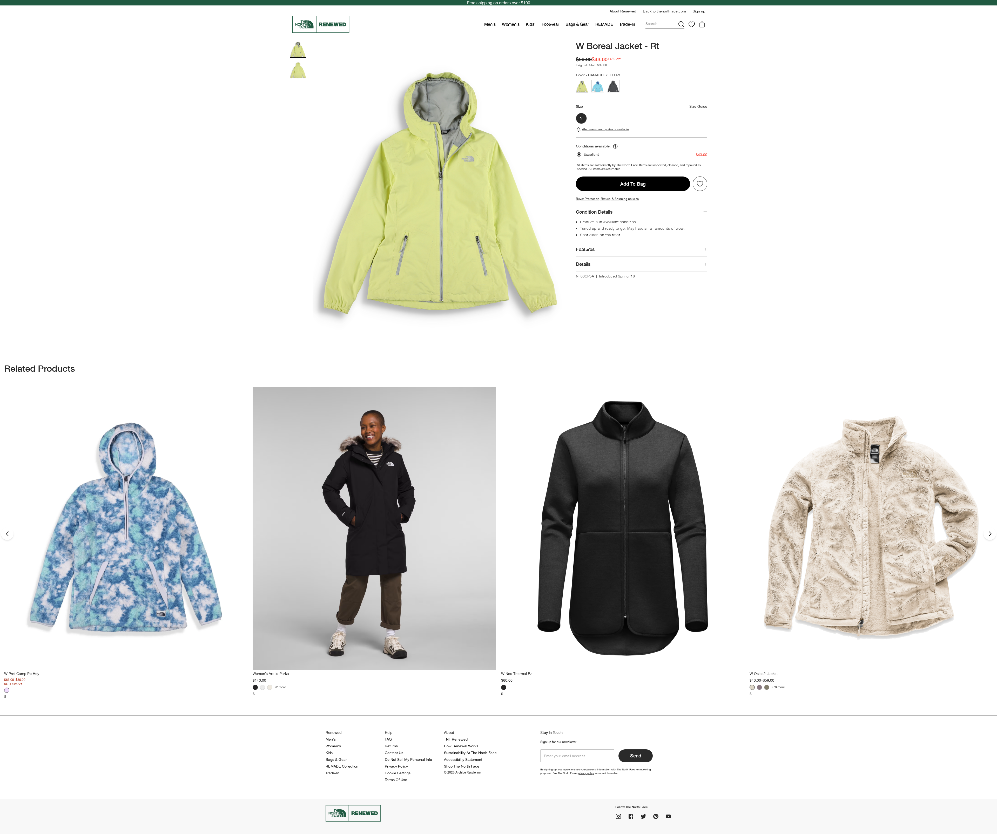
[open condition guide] (615, 146)
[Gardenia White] (262, 687)
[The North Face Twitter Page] (643, 816)
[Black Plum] (759, 687)
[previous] (7, 533)
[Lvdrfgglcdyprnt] (6, 690)
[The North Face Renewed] (386, 24)
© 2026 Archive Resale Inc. (462, 772)
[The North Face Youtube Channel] (668, 816)
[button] (623, 11)
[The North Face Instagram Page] (618, 816)
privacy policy (586, 773)
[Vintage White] (752, 687)
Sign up (699, 11)
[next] (989, 533)
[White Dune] (269, 687)
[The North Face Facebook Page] (631, 816)
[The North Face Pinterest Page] (656, 816)
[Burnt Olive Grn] (766, 687)
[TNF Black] (255, 687)
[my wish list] (692, 24)
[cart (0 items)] (702, 24)
